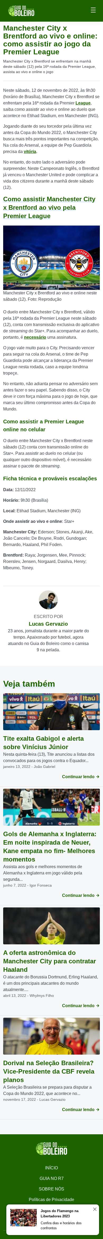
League (83, 103)
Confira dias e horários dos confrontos (61, 1225)
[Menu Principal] (93, 10)
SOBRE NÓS (51, 1189)
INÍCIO (51, 1168)
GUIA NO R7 (52, 1178)
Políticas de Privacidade (51, 1199)
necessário (35, 337)
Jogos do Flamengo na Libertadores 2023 (59, 1213)
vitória (30, 151)
